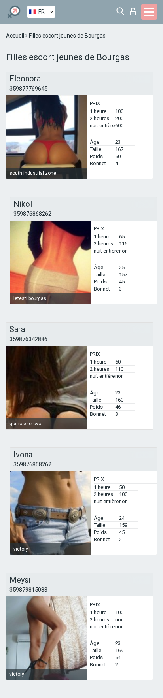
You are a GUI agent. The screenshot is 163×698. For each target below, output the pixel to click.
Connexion (134, 9)
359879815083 (28, 589)
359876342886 (28, 339)
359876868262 (32, 213)
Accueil (15, 35)
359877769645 (28, 88)
